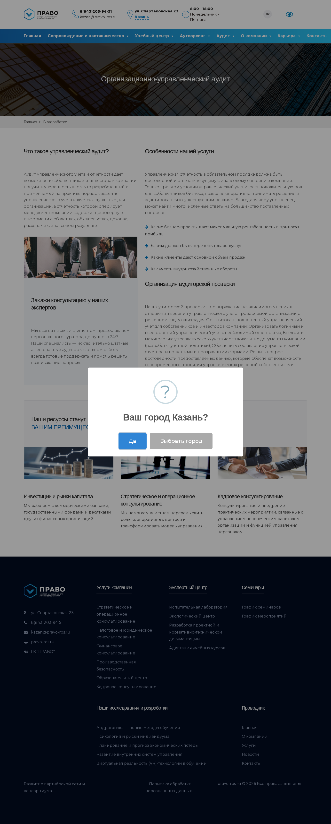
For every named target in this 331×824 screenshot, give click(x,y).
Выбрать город (181, 441)
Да (132, 441)
